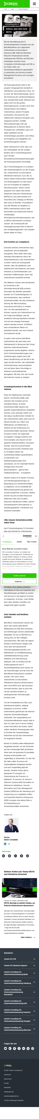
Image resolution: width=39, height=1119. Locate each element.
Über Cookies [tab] (32, 542)
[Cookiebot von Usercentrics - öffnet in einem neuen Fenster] (24, 536)
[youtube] (5, 1048)
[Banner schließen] (36, 536)
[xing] (14, 1048)
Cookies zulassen (19, 576)
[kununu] (10, 1048)
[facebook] (19, 1048)
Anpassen (18, 581)
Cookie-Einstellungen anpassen (14, 1100)
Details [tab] (19, 542)
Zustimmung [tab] (6, 542)
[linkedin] (23, 1048)
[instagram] (32, 1048)
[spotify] (28, 1048)
